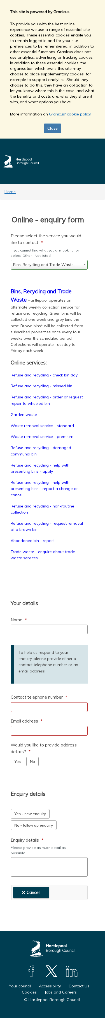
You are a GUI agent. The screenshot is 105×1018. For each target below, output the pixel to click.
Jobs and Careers (61, 992)
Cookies (29, 992)
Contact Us (79, 986)
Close (52, 128)
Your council (20, 986)
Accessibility (50, 986)
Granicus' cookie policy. (70, 114)
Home (10, 191)
